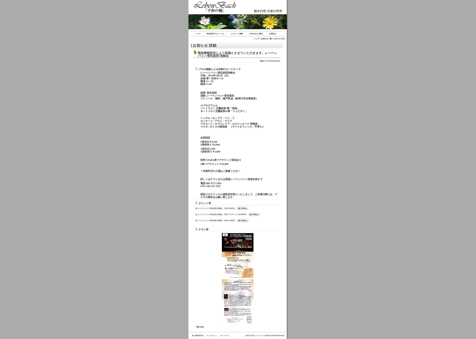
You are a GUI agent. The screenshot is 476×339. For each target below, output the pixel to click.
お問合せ (272, 34)
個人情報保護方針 (198, 335)
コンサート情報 (237, 34)
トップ (197, 34)
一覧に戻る (199, 327)
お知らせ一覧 (266, 39)
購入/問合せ (242, 208)
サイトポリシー (212, 335)
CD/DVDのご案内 (256, 34)
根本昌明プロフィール (215, 34)
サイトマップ (224, 335)
